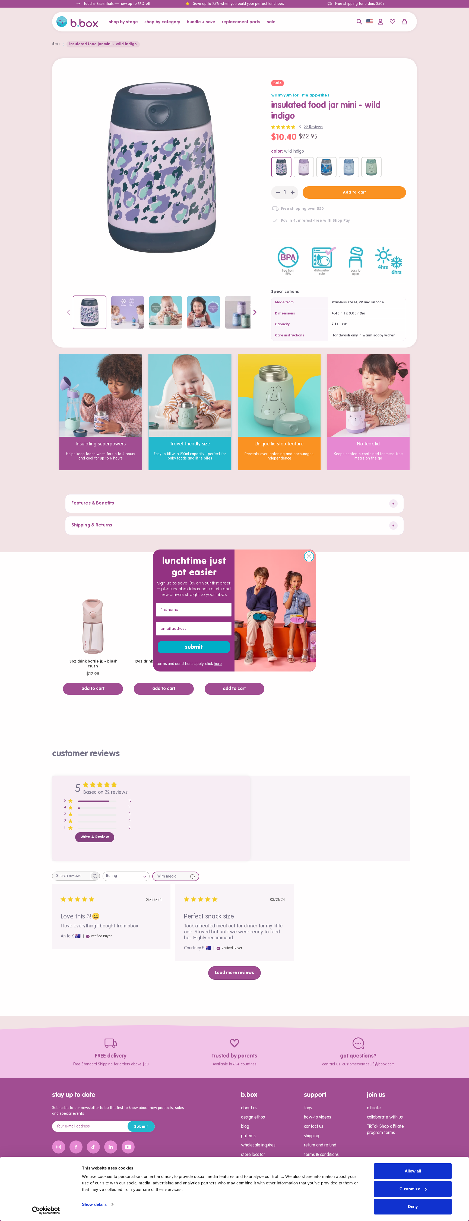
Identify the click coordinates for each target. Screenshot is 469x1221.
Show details (94, 1204)
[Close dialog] (309, 556)
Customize (410, 1189)
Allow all (413, 1171)
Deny (413, 1206)
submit (194, 647)
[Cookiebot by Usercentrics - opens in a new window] (46, 1210)
